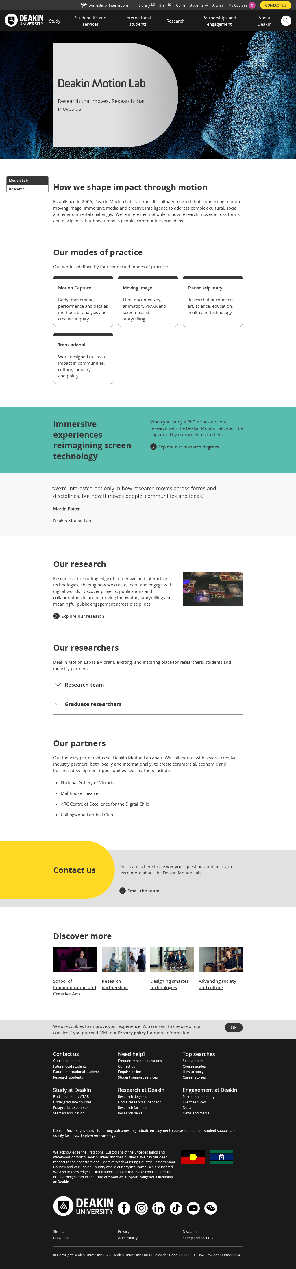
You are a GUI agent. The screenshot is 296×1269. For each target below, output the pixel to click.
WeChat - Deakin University (210, 1209)
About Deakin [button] (264, 21)
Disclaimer (191, 1231)
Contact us (126, 1066)
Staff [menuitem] (163, 5)
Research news (130, 1113)
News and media (196, 1113)
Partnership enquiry (198, 1096)
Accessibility (128, 1237)
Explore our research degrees (188, 447)
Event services (194, 1102)
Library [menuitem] (144, 5)
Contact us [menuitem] (275, 5)
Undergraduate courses (72, 1102)
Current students (66, 1060)
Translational (71, 345)
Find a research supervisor (139, 1102)
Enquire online (129, 1071)
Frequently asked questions (140, 1060)
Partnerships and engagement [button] (219, 21)
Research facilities (132, 1107)
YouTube (193, 1209)
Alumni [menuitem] (218, 5)
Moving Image (137, 288)
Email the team (143, 891)
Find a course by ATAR (71, 1096)
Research (17, 188)
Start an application (68, 1113)
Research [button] (175, 21)
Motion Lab (18, 180)
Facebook (124, 1209)
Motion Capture (74, 288)
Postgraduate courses (70, 1107)
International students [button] (138, 21)
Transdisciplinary (205, 288)
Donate (189, 1107)
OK (234, 1027)
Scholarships (193, 1060)
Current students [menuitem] (189, 5)
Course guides (194, 1066)
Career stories (194, 1077)
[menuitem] (242, 5)
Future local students (70, 1066)
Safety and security (198, 1237)
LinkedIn (158, 1209)
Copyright (61, 1237)
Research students (68, 1077)
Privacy (124, 1231)
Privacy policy (132, 1032)
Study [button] (54, 21)
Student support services (138, 1077)
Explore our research (82, 616)
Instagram (141, 1209)
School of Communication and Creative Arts (74, 987)
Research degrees (132, 1096)
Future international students (76, 1071)
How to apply (193, 1071)
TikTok (176, 1209)
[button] (148, 685)
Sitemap (59, 1231)
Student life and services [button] (90, 21)
